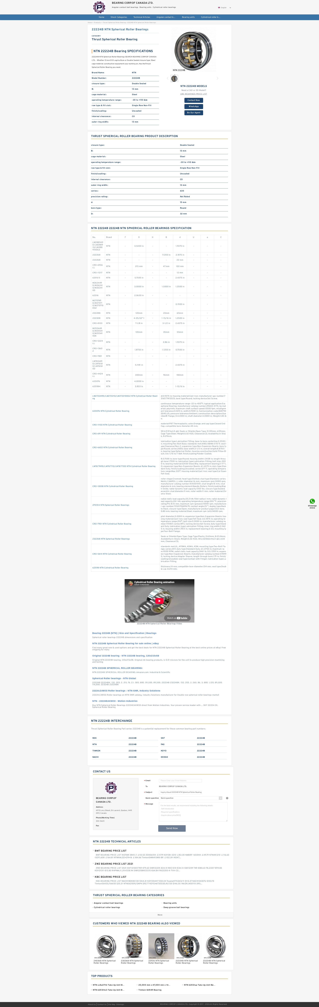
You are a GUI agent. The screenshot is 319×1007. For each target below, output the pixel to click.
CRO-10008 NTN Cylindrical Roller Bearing (112, 486)
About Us (92, 1005)
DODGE (164, 757)
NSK (94, 738)
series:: (94, 191)
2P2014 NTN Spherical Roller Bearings (110, 505)
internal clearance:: (101, 116)
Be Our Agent (193, 113)
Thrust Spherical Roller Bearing (114, 23)
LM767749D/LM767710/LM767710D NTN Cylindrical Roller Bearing (124, 466)
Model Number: (99, 78)
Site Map (111, 1005)
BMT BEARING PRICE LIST (110, 851)
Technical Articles (141, 17)
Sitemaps (120, 1005)
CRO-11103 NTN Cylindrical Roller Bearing (112, 425)
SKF (163, 738)
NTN (94, 744)
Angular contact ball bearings (168, 17)
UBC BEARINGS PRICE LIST (193, 94)
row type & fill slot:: (101, 105)
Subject (148, 792)
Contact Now (194, 100)
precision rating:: (99, 196)
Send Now (172, 828)
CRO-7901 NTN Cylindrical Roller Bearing (111, 524)
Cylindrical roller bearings (212, 17)
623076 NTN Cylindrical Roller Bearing (110, 411)
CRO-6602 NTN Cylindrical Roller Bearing (112, 447)
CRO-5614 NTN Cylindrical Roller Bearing (112, 554)
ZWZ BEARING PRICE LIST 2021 (114, 864)
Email (147, 781)
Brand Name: (98, 72)
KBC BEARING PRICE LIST (110, 877)
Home (101, 17)
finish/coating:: (99, 111)
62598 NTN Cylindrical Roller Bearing (110, 568)
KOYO (164, 751)
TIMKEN (96, 751)
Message (148, 804)
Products (97, 23)
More (160, 915)
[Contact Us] (312, 503)
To (147, 786)
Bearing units (188, 17)
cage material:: (99, 94)
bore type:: (96, 208)
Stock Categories (119, 17)
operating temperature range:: (107, 100)
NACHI (95, 757)
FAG (163, 744)
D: (92, 214)
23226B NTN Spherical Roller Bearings (111, 539)
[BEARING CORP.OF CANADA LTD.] (99, 7)
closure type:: (98, 83)
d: (92, 202)
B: (93, 89)
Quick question (152, 798)
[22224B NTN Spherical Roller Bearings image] (193, 50)
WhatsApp (194, 106)
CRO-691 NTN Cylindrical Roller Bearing (111, 434)
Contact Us (102, 1005)
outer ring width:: (100, 122)
